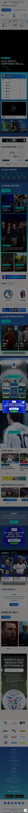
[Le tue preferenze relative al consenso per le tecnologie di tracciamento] (25, 810)
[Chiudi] (23, 402)
